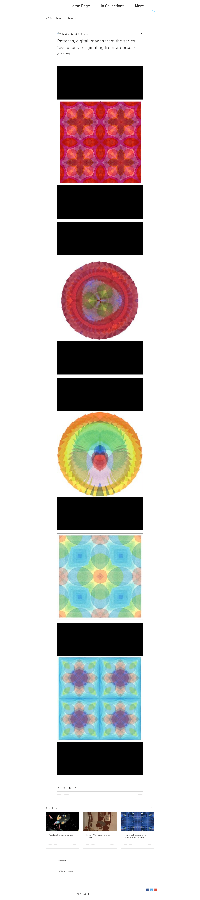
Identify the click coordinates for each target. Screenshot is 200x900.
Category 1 (60, 18)
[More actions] (141, 34)
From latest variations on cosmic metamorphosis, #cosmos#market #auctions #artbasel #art (136, 836)
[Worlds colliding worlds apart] (62, 821)
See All (152, 808)
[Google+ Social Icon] (155, 892)
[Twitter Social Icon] (151, 892)
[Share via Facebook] (58, 788)
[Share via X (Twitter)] (64, 788)
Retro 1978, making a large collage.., (98, 836)
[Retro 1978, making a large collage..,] (100, 821)
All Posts (49, 18)
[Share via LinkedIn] (70, 788)
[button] (154, 11)
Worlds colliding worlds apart (61, 835)
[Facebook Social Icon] (147, 892)
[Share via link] (75, 788)
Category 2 (71, 18)
